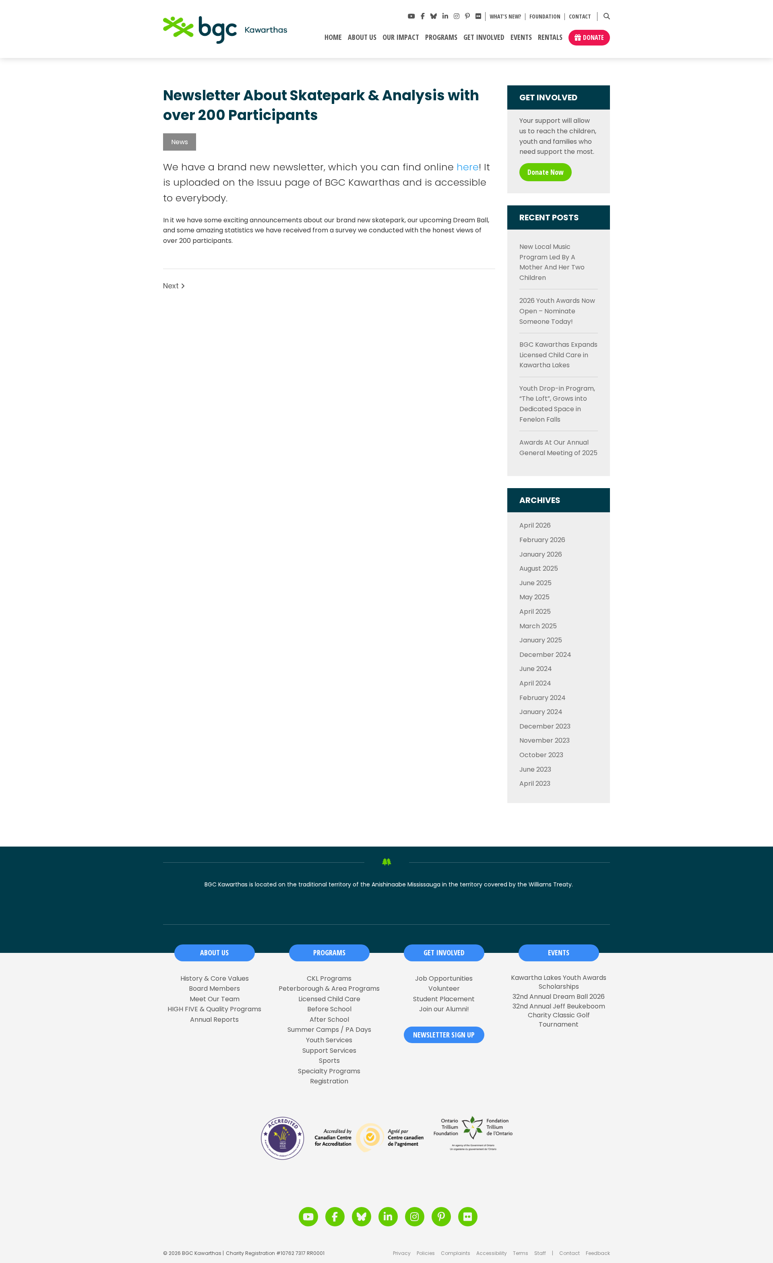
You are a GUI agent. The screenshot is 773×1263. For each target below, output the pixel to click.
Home (333, 37)
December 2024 (545, 654)
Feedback (598, 1253)
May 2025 (534, 597)
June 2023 (535, 769)
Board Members (214, 988)
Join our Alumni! (444, 1009)
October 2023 (541, 755)
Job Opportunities (444, 978)
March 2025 (538, 626)
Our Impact (400, 37)
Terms (520, 1253)
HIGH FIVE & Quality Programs (214, 1009)
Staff (540, 1253)
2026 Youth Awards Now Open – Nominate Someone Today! (557, 311)
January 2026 (540, 554)
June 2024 (535, 668)
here (468, 167)
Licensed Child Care (329, 999)
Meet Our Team (215, 999)
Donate (593, 37)
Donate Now (545, 172)
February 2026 (542, 540)
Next (172, 286)
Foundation (544, 16)
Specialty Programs (329, 1071)
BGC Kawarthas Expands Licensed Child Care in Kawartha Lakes (558, 355)
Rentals (550, 37)
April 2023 (534, 783)
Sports (329, 1060)
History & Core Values (214, 978)
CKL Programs (329, 978)
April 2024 (535, 683)
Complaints (455, 1253)
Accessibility (491, 1253)
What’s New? (505, 16)
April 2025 (535, 611)
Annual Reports (214, 1019)
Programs (441, 37)
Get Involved (483, 37)
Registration (329, 1081)
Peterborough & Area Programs (329, 988)
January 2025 (540, 640)
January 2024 (540, 711)
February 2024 (542, 697)
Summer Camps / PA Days (329, 1029)
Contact (580, 16)
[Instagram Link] (456, 16)
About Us (362, 37)
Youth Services (329, 1040)
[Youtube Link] (411, 16)
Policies (426, 1253)
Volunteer (444, 988)
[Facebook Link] (423, 16)
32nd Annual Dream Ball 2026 (559, 996)
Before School (329, 1009)
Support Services (329, 1050)
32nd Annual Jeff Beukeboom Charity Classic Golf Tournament (559, 1015)
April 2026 (535, 525)
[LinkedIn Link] (445, 16)
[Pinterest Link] (467, 16)
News (179, 142)
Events (521, 37)
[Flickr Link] (478, 16)
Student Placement (444, 999)
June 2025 (535, 583)
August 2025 (538, 568)
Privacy (402, 1253)
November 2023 (544, 740)
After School (329, 1019)
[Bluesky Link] (433, 16)
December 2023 (544, 726)
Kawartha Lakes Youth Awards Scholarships (558, 982)
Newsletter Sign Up (444, 1034)
